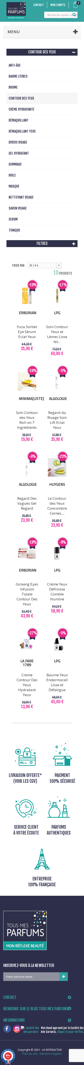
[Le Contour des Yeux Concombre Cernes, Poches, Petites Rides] (57, 467)
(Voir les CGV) (25, 781)
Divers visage (18, 142)
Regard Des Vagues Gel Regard (27, 503)
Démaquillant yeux (22, 131)
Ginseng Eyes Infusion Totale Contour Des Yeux (27, 594)
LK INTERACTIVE (52, 1050)
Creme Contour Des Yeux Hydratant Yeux (27, 684)
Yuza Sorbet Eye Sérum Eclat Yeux (27, 331)
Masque (14, 186)
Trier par (18, 265)
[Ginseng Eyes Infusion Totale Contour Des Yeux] (27, 553)
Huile (12, 175)
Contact (38, 5)
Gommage (15, 164)
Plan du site (29, 1054)
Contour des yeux (21, 98)
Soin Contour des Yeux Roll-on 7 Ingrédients (27, 420)
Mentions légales (51, 1054)
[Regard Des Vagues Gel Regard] (27, 467)
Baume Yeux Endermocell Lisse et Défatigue (57, 682)
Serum (13, 219)
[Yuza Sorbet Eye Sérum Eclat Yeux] (27, 296)
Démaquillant (18, 120)
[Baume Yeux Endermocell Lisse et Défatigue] (57, 644)
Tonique (14, 230)
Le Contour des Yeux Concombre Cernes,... (57, 506)
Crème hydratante (21, 109)
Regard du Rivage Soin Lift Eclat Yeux (57, 420)
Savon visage (18, 208)
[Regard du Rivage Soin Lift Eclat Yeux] (57, 381)
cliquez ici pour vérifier (70, 1032)
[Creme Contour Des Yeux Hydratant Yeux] (27, 644)
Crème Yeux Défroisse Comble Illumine (57, 591)
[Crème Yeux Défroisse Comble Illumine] (57, 553)
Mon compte (57, 5)
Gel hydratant (19, 153)
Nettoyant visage (21, 197)
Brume (13, 87)
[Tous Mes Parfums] (16, 11)
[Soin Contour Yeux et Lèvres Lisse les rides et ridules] (57, 296)
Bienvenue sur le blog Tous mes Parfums (35, 1008)
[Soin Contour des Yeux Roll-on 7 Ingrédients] (27, 381)
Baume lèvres (18, 76)
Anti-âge (15, 65)
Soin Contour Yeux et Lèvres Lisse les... (57, 334)
